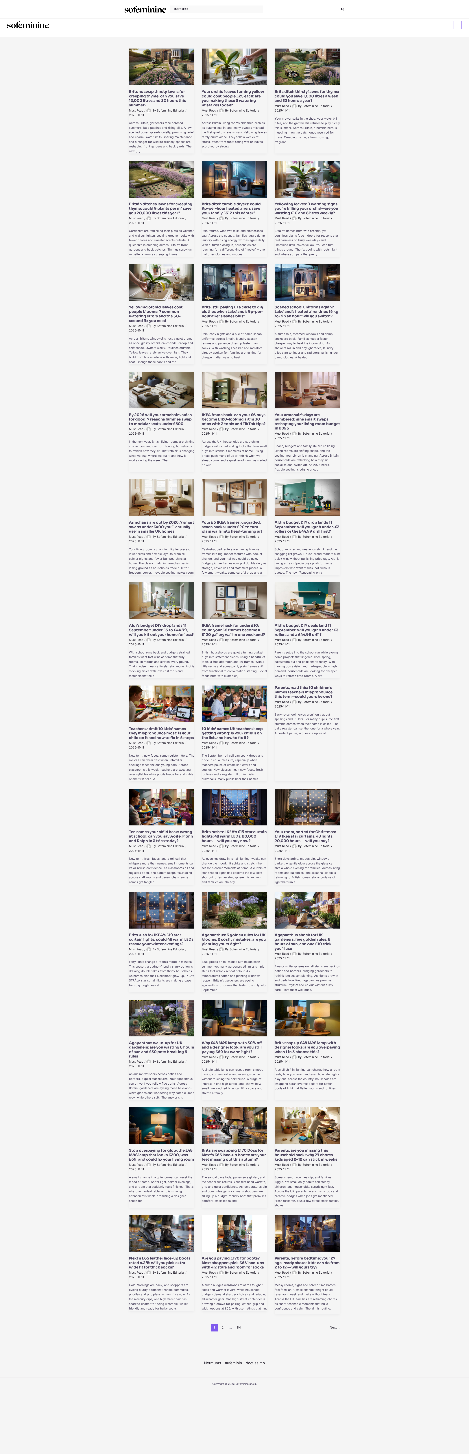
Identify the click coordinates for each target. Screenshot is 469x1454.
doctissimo (255, 1363)
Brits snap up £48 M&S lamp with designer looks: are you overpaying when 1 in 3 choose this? (307, 1047)
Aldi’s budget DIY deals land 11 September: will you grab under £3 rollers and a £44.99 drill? (306, 630)
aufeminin (233, 1363)
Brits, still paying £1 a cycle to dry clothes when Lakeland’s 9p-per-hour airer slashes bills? (232, 311)
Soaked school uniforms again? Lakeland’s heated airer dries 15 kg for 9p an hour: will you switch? (306, 311)
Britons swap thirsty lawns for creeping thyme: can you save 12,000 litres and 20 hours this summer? (157, 98)
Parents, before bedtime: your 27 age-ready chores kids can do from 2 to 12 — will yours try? (307, 1263)
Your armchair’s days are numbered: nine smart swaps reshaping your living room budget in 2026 (307, 422)
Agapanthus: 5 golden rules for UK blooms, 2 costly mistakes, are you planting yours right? (234, 939)
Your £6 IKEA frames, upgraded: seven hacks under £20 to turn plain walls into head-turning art (232, 527)
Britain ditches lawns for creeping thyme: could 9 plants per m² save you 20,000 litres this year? (160, 208)
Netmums (212, 1363)
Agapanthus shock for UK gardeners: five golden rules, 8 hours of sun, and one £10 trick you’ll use (303, 942)
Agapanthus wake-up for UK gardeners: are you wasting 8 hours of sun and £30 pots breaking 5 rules (161, 1050)
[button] (342, 9)
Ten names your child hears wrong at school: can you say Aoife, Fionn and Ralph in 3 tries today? (161, 836)
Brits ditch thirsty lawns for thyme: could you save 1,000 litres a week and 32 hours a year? (307, 96)
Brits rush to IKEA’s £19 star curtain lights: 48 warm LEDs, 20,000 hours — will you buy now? (234, 836)
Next (335, 1327)
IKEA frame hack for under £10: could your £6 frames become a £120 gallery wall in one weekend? (233, 630)
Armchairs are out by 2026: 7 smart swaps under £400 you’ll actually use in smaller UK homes (161, 527)
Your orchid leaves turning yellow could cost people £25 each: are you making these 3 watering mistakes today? (233, 98)
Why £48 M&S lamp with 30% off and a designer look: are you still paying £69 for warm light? (232, 1047)
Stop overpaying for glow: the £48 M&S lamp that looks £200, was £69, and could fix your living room (161, 1155)
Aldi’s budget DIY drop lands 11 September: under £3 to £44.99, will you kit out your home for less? (161, 630)
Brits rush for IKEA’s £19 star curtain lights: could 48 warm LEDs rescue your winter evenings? (161, 939)
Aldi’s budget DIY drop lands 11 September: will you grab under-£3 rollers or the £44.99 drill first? (307, 527)
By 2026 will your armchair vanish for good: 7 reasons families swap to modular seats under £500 (160, 419)
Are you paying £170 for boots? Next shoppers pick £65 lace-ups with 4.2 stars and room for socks (233, 1263)
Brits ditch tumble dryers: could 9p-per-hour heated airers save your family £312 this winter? (231, 208)
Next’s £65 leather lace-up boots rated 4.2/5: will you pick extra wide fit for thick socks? (159, 1263)
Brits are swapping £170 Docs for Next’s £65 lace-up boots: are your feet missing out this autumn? (234, 1155)
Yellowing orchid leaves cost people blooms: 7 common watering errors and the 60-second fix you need (156, 314)
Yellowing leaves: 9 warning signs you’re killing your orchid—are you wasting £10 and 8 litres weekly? (306, 208)
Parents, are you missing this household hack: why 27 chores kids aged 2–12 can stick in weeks (306, 1155)
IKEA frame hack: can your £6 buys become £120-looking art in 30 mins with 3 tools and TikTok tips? (233, 419)
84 (239, 1327)
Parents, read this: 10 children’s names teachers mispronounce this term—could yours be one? (304, 692)
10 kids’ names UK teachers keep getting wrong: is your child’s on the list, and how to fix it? (232, 733)
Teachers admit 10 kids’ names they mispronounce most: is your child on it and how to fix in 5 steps (161, 733)
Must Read (136, 110)
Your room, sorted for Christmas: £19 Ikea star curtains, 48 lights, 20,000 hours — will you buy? (305, 836)
